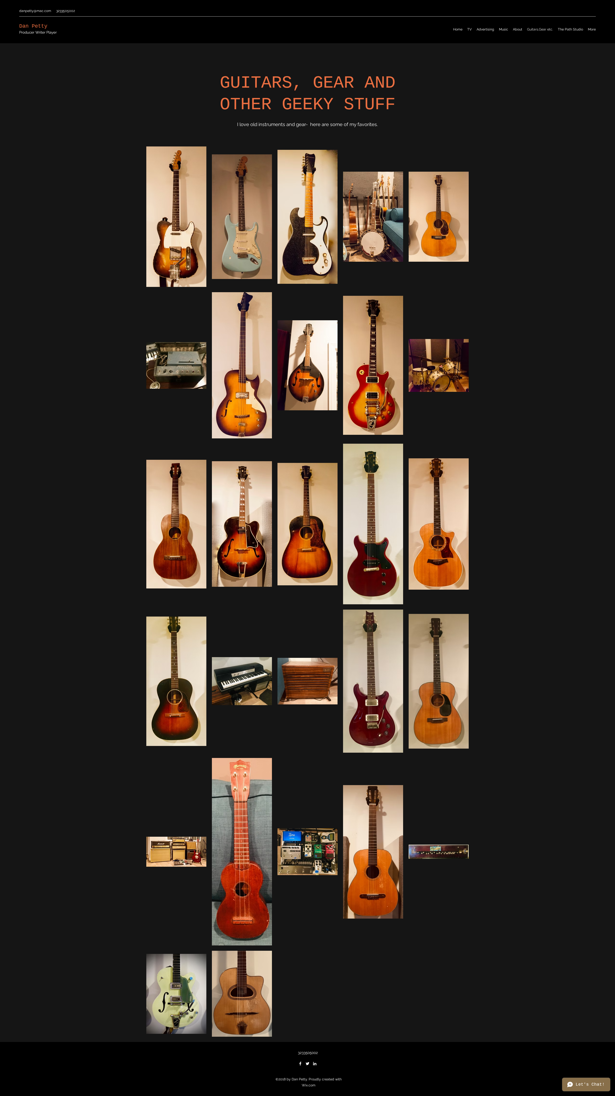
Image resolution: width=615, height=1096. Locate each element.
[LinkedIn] (314, 1063)
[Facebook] (300, 1063)
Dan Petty (33, 26)
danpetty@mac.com (35, 11)
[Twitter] (307, 1063)
